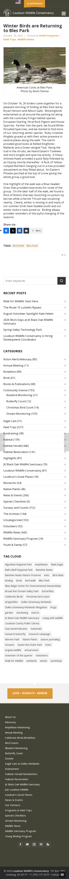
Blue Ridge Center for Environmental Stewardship (33, 585)
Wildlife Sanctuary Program (20, 538)
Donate (9, 758)
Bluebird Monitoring (19, 395)
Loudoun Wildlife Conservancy (22, 470)
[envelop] (41, 844)
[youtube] (27, 844)
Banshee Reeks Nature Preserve (23, 575)
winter (43, 660)
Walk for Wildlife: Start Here (20, 301)
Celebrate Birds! (14, 596)
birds (19, 580)
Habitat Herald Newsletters (21, 774)
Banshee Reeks (44, 569)
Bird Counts (11, 743)
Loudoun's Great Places (18, 477)
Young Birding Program (18, 836)
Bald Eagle (57, 564)
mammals (36, 628)
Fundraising (10, 433)
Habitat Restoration (15, 452)
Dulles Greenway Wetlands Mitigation (26, 607)
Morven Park (12, 639)
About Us (10, 717)
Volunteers (10, 526)
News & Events (12, 495)
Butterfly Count (16, 401)
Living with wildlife (53, 618)
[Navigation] (64, 13)
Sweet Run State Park (30, 644)
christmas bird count (37, 596)
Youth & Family (12, 545)
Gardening (22, 612)
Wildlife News (25, 39)
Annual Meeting (13, 365)
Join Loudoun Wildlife (16, 789)
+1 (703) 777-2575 (39, 874)
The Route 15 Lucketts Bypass (22, 307)
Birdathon (9, 372)
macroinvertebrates (16, 628)
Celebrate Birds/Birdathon (20, 737)
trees (48, 644)
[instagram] (34, 844)
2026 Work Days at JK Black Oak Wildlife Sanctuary (28, 321)
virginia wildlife (13, 650)
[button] (61, 281)
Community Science (15, 390)
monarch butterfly (15, 634)
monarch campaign (39, 634)
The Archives (11, 514)
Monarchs (9, 483)
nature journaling (50, 639)
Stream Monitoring (18, 413)
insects (35, 612)
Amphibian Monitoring (17, 727)
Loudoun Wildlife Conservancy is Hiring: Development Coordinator (28, 337)
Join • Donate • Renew (30, 693)
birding (9, 580)
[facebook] (20, 844)
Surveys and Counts (15, 508)
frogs (53, 607)
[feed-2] (48, 844)
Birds (6, 378)
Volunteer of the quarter (18, 655)
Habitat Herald (12, 446)
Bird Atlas (58, 575)
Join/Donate (36, 3)
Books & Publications (16, 384)
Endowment (12, 768)
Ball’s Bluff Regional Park (18, 569)
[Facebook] (6, 231)
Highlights (9, 458)
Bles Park (32, 245)
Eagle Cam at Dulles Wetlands (22, 763)
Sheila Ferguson (49, 35)
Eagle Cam (9, 421)
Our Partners (12, 805)
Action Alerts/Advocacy (17, 359)
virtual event (31, 650)
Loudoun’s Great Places (18, 794)
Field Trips (9, 39)
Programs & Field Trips (18, 810)
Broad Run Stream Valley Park (22, 591)
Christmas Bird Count (19, 407)
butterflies (48, 591)
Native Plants (11, 489)
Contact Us (57, 874)
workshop (56, 660)
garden (9, 612)
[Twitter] (13, 231)
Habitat (8, 439)
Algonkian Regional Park (18, 564)
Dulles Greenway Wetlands (36, 602)
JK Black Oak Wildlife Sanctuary (22, 464)
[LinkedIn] (19, 231)
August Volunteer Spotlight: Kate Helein (28, 313)
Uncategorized (12, 520)
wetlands (31, 660)
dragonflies (11, 602)
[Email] (26, 231)
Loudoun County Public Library (22, 623)
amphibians (41, 564)
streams (9, 644)
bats (46, 575)
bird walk (18, 245)
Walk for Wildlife (14, 660)
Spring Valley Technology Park (22, 330)
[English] (18, 2)
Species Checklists (14, 501)
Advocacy (10, 722)
